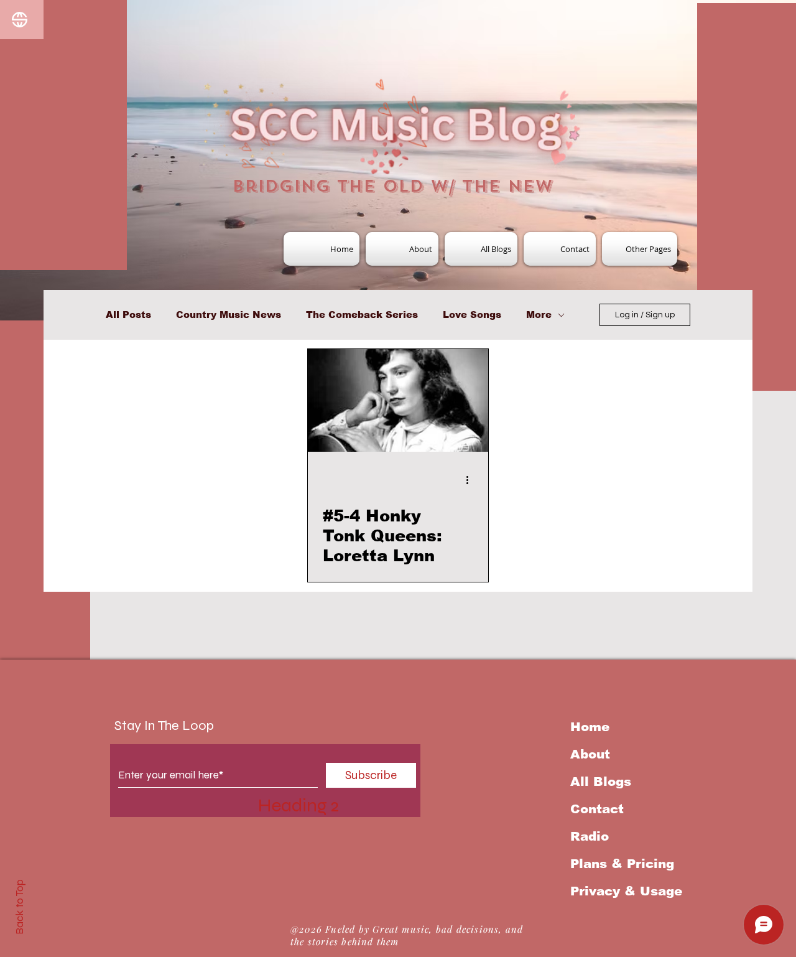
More (539, 314)
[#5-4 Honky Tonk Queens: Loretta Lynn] (398, 400)
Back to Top (19, 907)
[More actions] (471, 479)
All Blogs (600, 781)
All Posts (128, 314)
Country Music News (228, 314)
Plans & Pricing (622, 864)
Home (589, 727)
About (590, 754)
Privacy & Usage (626, 891)
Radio (589, 836)
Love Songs (472, 314)
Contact (597, 809)
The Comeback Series (362, 314)
